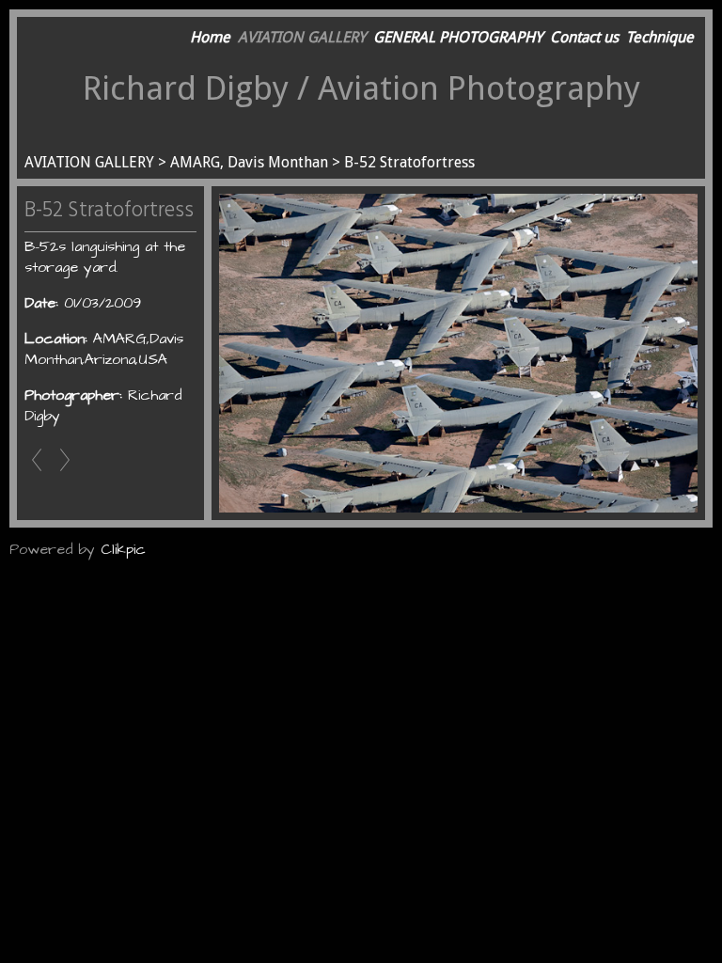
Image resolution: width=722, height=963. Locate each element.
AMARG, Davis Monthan (249, 162)
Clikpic (123, 549)
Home (210, 37)
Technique (660, 37)
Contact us (584, 37)
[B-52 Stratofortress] (458, 353)
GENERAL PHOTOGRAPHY (457, 37)
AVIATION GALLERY (302, 37)
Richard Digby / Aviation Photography (361, 88)
